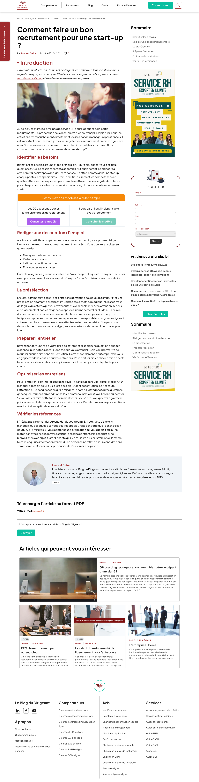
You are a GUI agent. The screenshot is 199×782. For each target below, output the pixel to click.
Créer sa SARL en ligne (70, 737)
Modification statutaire (114, 710)
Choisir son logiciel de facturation (120, 750)
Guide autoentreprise (157, 721)
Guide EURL (152, 733)
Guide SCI (151, 756)
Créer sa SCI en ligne (69, 755)
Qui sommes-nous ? (25, 734)
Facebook (26, 710)
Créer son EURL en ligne (71, 731)
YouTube (34, 710)
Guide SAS (151, 750)
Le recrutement (69, 18)
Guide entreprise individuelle (161, 727)
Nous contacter (23, 729)
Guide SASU (152, 739)
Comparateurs (49, 5)
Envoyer (26, 532)
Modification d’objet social (116, 727)
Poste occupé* (142, 229)
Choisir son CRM (111, 756)
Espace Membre (126, 5)
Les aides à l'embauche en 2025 (149, 264)
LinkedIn (56, 482)
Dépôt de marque (112, 739)
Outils (105, 5)
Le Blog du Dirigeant (22, 5)
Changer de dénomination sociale (120, 721)
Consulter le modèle (43, 221)
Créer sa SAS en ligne (70, 743)
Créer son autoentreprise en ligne (76, 715)
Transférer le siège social (115, 715)
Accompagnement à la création (162, 710)
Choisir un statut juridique (159, 715)
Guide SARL (152, 745)
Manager (30, 18)
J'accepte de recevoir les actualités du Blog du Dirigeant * (51, 524)
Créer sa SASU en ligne (70, 749)
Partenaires (72, 5)
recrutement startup (29, 78)
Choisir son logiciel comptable (118, 745)
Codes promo (161, 5)
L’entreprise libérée (143, 645)
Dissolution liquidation (114, 733)
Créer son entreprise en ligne (73, 710)
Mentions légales (24, 740)
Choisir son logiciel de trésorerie (119, 762)
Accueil (20, 18)
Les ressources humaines (48, 18)
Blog (90, 5)
